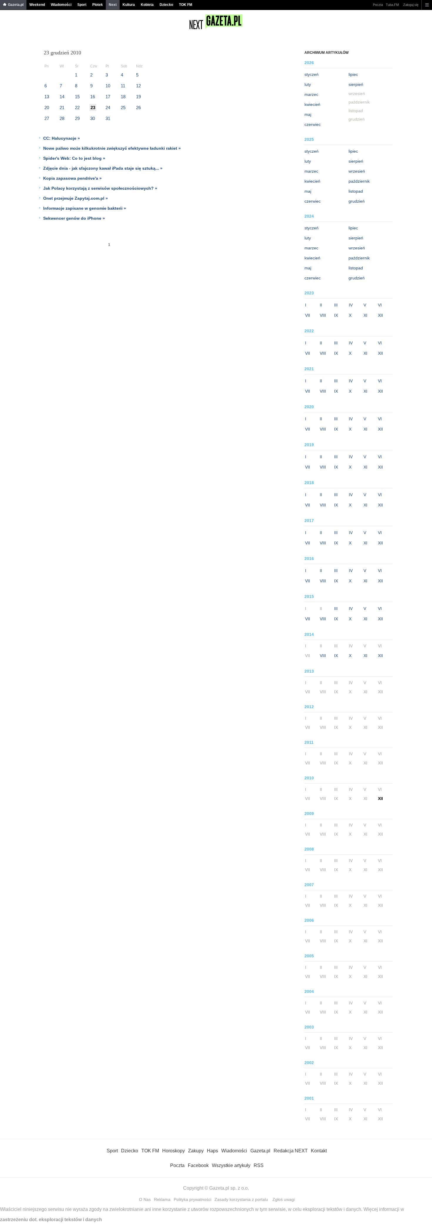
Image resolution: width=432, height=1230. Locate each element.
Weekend (37, 5)
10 (108, 85)
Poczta (378, 4)
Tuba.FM (392, 4)
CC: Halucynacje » (61, 138)
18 (123, 96)
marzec (311, 94)
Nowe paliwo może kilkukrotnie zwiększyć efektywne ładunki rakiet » (112, 148)
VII (307, 315)
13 (46, 96)
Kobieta (147, 5)
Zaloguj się (410, 4)
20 (46, 107)
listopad (356, 191)
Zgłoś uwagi (283, 1199)
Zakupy (196, 1150)
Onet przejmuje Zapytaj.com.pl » (75, 198)
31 (108, 118)
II (321, 305)
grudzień (357, 201)
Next (113, 5)
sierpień (356, 84)
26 (138, 107)
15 (77, 96)
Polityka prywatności (192, 1199)
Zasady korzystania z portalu (241, 1199)
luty (307, 84)
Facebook (198, 1165)
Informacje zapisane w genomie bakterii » (84, 208)
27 (46, 118)
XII (380, 315)
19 (138, 96)
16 (92, 96)
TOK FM (185, 5)
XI (365, 315)
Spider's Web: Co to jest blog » (74, 158)
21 (62, 107)
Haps (212, 1150)
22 (77, 107)
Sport (81, 5)
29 (77, 118)
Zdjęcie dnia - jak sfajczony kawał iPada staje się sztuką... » (103, 168)
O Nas (145, 1199)
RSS (259, 1165)
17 (108, 96)
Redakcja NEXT (291, 1150)
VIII (323, 315)
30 (92, 118)
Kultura (129, 5)
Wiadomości (61, 5)
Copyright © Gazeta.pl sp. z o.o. (216, 1188)
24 (108, 107)
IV (351, 305)
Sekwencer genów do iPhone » (74, 218)
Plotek (97, 5)
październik (359, 181)
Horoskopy (173, 1150)
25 (123, 107)
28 (62, 118)
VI (380, 305)
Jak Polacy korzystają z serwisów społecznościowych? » (100, 188)
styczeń (311, 74)
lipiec (353, 74)
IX (336, 315)
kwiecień (312, 104)
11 (123, 85)
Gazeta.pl (16, 5)
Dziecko (166, 5)
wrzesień (357, 171)
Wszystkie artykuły (231, 1165)
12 (138, 85)
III (336, 305)
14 (62, 96)
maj (307, 114)
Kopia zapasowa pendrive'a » (72, 178)
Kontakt (319, 1150)
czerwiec (312, 124)
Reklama (162, 1199)
